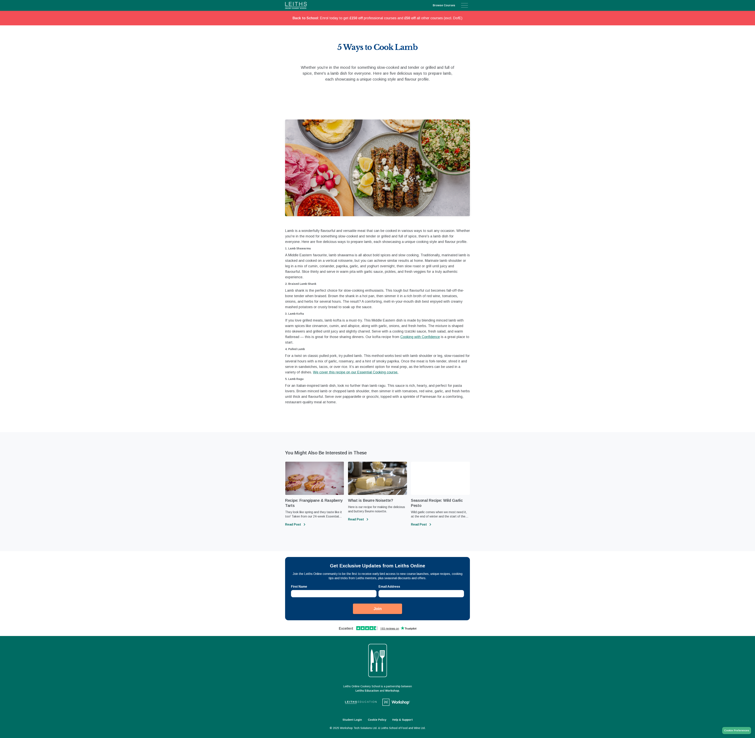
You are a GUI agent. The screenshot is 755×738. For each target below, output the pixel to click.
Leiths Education (367, 690)
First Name (299, 586)
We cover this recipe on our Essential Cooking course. (355, 372)
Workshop (392, 690)
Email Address (389, 586)
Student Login (352, 719)
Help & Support (402, 719)
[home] (303, 5)
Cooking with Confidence (420, 337)
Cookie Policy (377, 719)
